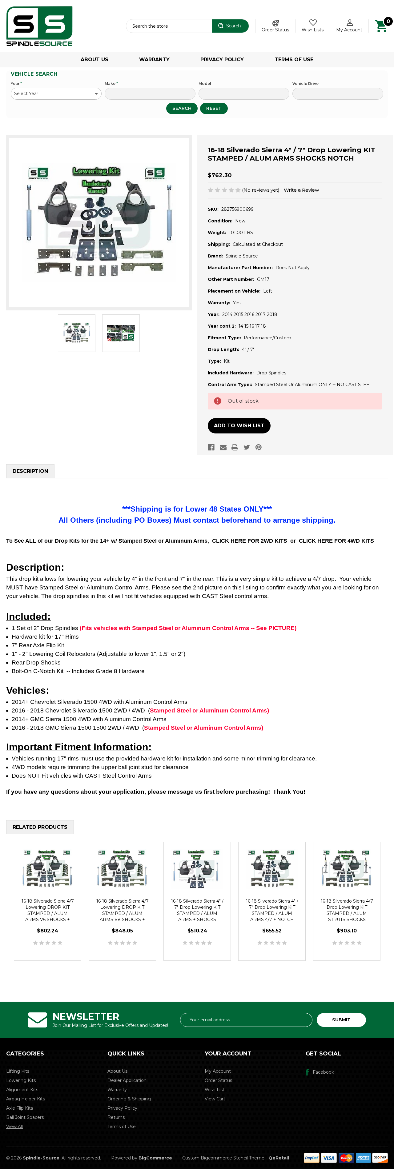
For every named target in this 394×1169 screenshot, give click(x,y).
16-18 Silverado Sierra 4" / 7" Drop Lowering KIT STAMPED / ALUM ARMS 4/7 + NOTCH (272, 910)
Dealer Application (127, 1080)
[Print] (234, 447)
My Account (349, 30)
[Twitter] (246, 447)
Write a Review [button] (301, 190)
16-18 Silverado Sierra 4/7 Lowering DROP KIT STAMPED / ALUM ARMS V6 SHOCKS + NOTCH (48, 913)
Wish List (214, 1089)
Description (30, 471)
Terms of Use (294, 59)
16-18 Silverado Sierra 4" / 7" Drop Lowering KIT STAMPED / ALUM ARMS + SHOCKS (197, 910)
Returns (116, 1117)
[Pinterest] (258, 447)
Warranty (154, 59)
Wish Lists (313, 30)
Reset (214, 108)
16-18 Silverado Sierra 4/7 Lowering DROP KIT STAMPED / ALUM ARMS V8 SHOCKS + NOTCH (122, 913)
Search (181, 108)
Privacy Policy (222, 59)
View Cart (215, 1099)
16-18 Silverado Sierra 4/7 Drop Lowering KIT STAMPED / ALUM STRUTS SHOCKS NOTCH (347, 913)
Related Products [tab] (40, 827)
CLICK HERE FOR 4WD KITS (336, 541)
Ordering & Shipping (129, 1099)
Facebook (323, 1072)
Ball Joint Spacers (25, 1117)
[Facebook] (211, 447)
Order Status (275, 30)
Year (16, 83)
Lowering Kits (21, 1080)
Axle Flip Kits (19, 1108)
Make (111, 83)
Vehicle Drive (305, 83)
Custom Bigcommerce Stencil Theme (223, 1158)
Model (205, 83)
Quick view (48, 869)
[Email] (223, 447)
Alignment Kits (22, 1089)
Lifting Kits (17, 1071)
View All (14, 1126)
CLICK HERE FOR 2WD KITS (249, 541)
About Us (94, 59)
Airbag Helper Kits (25, 1099)
